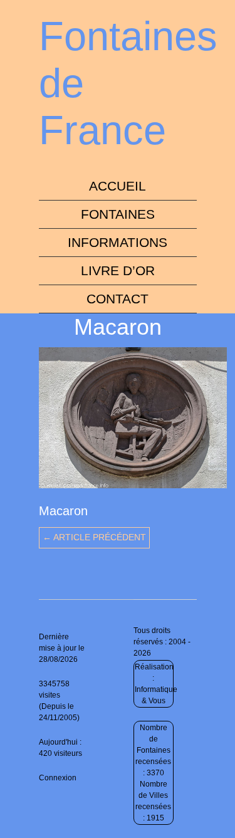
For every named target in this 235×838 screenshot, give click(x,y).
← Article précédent (94, 537)
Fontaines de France (128, 83)
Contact (117, 298)
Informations (117, 242)
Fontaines (118, 214)
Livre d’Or (118, 270)
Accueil (117, 186)
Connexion (57, 777)
